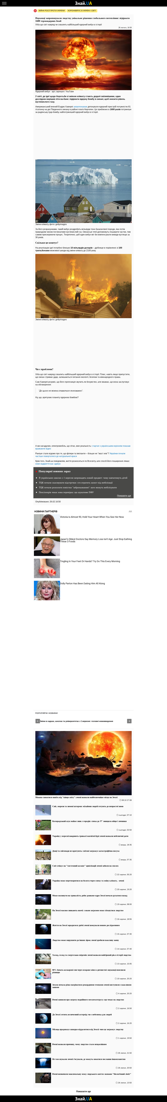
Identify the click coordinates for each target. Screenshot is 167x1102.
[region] (83, 136)
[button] (37, 721)
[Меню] (4, 3)
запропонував (80, 107)
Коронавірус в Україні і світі (82, 11)
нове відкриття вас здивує (48, 464)
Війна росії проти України (52, 11)
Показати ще (124, 496)
